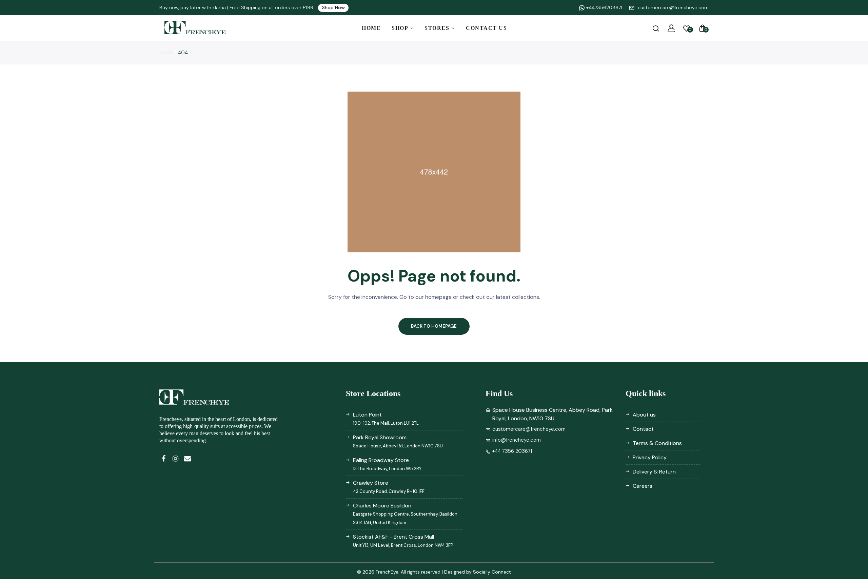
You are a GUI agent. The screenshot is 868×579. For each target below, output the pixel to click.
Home (371, 28)
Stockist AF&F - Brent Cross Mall (403, 540)
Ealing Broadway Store (387, 464)
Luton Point (386, 418)
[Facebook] (163, 459)
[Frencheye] (194, 28)
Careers (642, 485)
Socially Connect (492, 572)
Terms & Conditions (657, 443)
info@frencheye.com (516, 440)
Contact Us (486, 28)
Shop (401, 28)
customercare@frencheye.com (673, 7)
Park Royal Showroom (398, 441)
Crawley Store (389, 486)
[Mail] (187, 459)
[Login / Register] (671, 28)
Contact (643, 428)
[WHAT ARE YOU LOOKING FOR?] (656, 28)
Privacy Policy (650, 457)
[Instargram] (175, 459)
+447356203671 (604, 7)
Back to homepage (434, 326)
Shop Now (333, 7)
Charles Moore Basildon (405, 513)
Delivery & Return (654, 471)
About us (644, 414)
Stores (438, 28)
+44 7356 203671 (512, 451)
